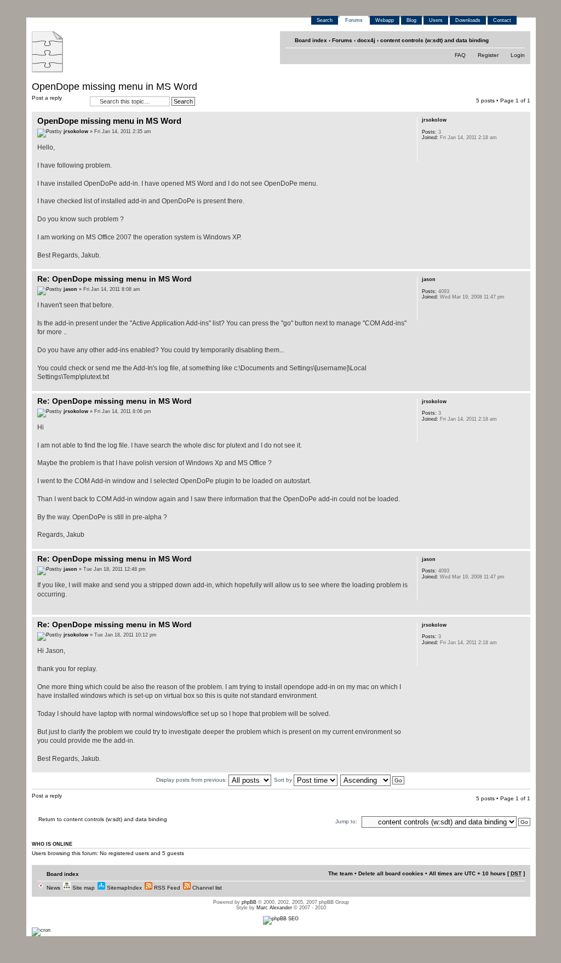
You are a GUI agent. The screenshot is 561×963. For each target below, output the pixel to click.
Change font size (518, 40)
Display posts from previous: (192, 780)
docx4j (366, 40)
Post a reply (47, 98)
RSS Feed (166, 888)
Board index (311, 40)
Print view (501, 40)
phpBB (249, 902)
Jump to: (346, 821)
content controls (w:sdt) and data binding (434, 40)
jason (70, 289)
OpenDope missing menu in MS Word (114, 86)
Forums (354, 20)
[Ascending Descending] (372, 780)
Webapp (384, 20)
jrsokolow (76, 131)
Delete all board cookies (390, 873)
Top (522, 263)
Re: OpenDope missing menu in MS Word (114, 279)
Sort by (284, 780)
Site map (83, 888)
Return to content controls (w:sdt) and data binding (102, 819)
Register (488, 55)
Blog (411, 20)
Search (325, 20)
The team (340, 873)
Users (436, 20)
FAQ (460, 55)
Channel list (206, 888)
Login (518, 55)
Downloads (467, 20)
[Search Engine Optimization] (281, 918)
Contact (502, 20)
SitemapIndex (123, 888)
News (52, 888)
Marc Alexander (274, 907)
